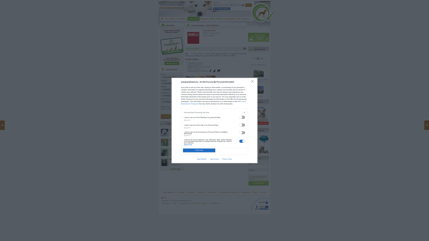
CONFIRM (199, 150)
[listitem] (214, 112)
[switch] (242, 117)
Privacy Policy (227, 159)
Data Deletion (202, 159)
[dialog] (214, 120)
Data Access (214, 159)
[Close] (253, 82)
